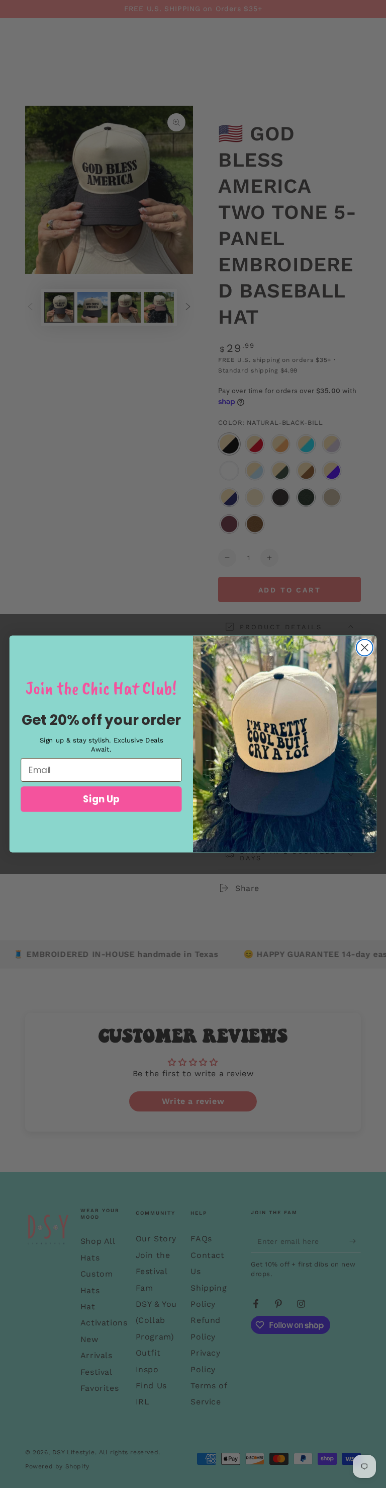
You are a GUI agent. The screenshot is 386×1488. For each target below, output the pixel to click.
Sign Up (101, 798)
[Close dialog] (364, 647)
